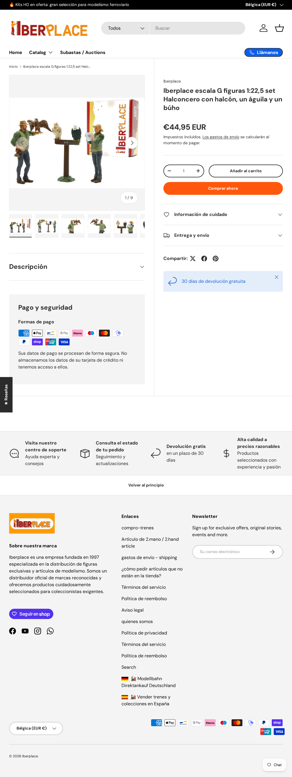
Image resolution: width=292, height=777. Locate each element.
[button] (279, 28)
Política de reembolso (144, 599)
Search (128, 667)
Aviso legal (132, 610)
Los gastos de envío (220, 136)
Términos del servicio (143, 587)
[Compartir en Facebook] (204, 258)
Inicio (13, 66)
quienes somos (137, 621)
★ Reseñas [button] (6, 395)
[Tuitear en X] (192, 258)
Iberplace (172, 81)
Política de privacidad (144, 633)
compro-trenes (137, 528)
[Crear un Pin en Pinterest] (215, 258)
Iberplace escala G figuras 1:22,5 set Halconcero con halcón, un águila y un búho (57, 66)
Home (15, 52)
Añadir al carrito (246, 170)
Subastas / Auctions (83, 52)
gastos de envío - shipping (149, 557)
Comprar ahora (223, 188)
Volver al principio (146, 485)
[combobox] (173, 28)
